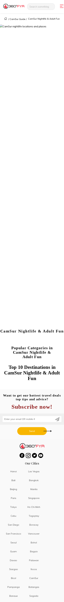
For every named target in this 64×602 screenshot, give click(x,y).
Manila (33, 489)
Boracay (33, 524)
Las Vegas (34, 471)
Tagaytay (34, 515)
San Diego (13, 524)
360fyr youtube (41, 455)
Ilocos (34, 569)
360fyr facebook (23, 455)
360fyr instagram (29, 455)
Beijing (13, 489)
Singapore (34, 498)
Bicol (13, 578)
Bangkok (34, 480)
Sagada (33, 595)
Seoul (14, 542)
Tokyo (13, 507)
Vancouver (34, 533)
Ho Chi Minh (33, 507)
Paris (13, 498)
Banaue (13, 595)
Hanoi (13, 471)
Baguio (34, 551)
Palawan (34, 560)
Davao (13, 560)
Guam (13, 551)
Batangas (34, 587)
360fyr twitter (35, 455)
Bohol (34, 542)
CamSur (33, 578)
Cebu (13, 515)
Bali (13, 480)
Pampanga (13, 587)
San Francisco (13, 533)
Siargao (13, 569)
